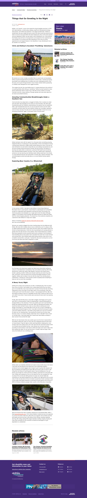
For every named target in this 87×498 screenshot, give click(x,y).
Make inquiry (41, 471)
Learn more (57, 0)
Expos (45, 4)
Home (13, 9)
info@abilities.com (43, 469)
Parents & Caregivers (32, 9)
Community (50, 4)
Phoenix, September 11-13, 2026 (31, 4)
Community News (21, 9)
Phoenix (59, 28)
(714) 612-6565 (42, 467)
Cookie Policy (41, 493)
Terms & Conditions (32, 493)
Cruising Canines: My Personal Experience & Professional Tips (21, 447)
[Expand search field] (65, 4)
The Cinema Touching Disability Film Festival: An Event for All (42, 447)
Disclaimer (25, 493)
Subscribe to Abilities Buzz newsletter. (21, 469)
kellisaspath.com (21, 24)
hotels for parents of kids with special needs (32, 220)
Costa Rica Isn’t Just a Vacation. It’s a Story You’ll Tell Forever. (67, 66)
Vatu (66, 493)
